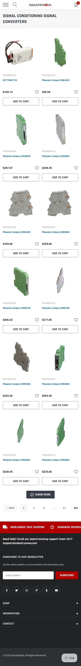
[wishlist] (37, 92)
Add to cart (21, 101)
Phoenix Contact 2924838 (16, 156)
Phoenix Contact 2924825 (56, 156)
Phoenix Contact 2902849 (56, 460)
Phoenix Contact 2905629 (16, 232)
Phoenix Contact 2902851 (16, 460)
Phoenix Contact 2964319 (56, 80)
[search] (15, 4)
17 (64, 508)
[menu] (5, 5)
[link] (21, 53)
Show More (42, 495)
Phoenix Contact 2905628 (56, 232)
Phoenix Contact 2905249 (56, 308)
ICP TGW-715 (10, 80)
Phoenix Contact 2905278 (16, 308)
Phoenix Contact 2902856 (56, 384)
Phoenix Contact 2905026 (16, 384)
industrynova (9, 75)
